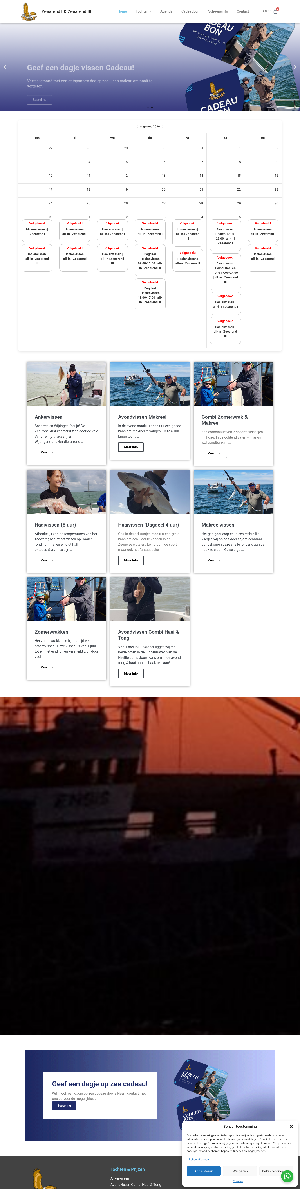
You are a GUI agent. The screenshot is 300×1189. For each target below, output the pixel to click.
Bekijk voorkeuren (276, 1171)
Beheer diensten (199, 1159)
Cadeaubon (190, 11)
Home (122, 11)
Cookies (238, 1181)
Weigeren (240, 1171)
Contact (243, 11)
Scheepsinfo (218, 11)
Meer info (47, 452)
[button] (291, 1126)
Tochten (142, 11)
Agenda (166, 11)
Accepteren (203, 1171)
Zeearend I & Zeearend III (66, 11)
